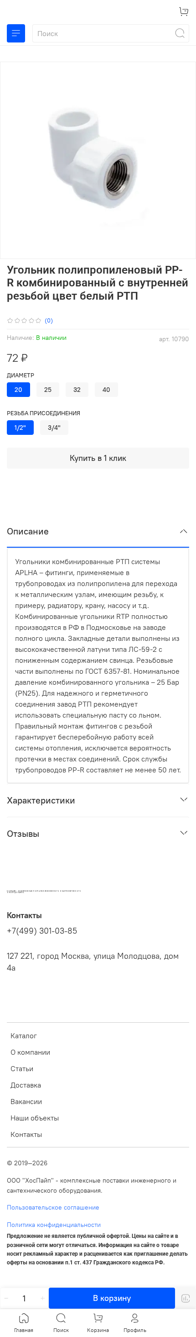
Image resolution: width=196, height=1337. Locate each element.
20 (18, 390)
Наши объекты (34, 1117)
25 (48, 390)
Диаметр (20, 375)
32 (77, 390)
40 (106, 390)
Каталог (23, 1035)
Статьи (21, 1068)
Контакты (26, 1134)
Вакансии (26, 1101)
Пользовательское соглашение (53, 1207)
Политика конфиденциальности (54, 1225)
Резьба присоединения (43, 413)
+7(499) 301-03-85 (42, 931)
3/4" (54, 427)
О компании (30, 1052)
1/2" (20, 427)
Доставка (25, 1084)
